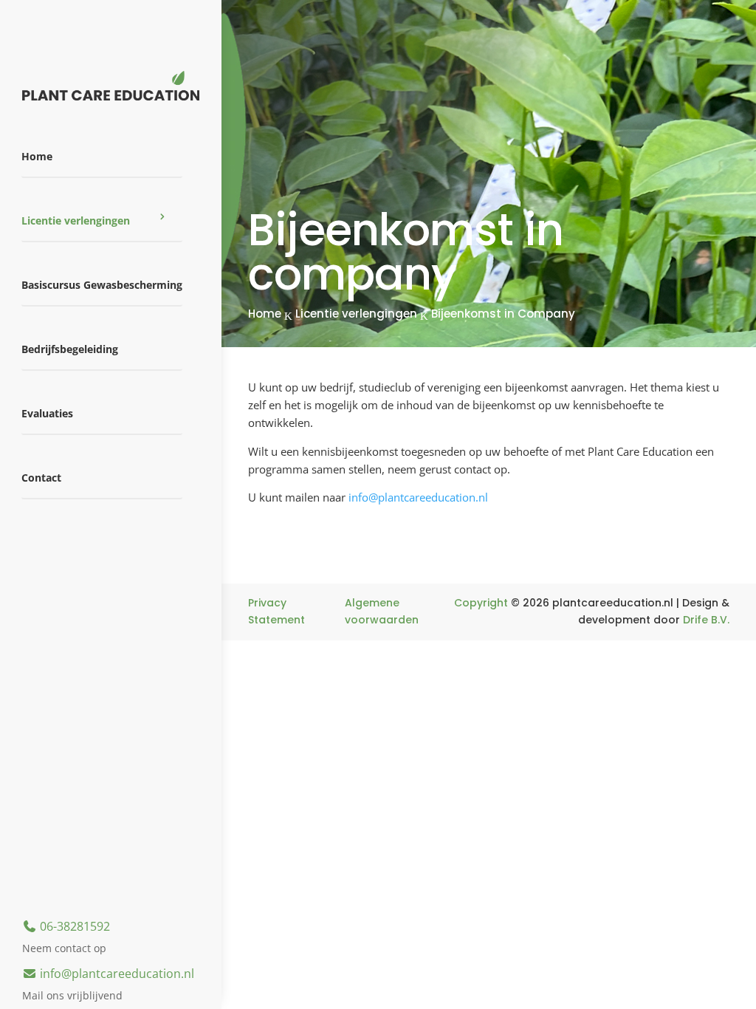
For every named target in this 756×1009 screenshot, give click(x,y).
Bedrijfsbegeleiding (69, 349)
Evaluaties (47, 413)
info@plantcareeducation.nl (115, 973)
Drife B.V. (706, 619)
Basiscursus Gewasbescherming (101, 285)
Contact (41, 478)
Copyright (481, 602)
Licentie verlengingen (75, 220)
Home (36, 156)
